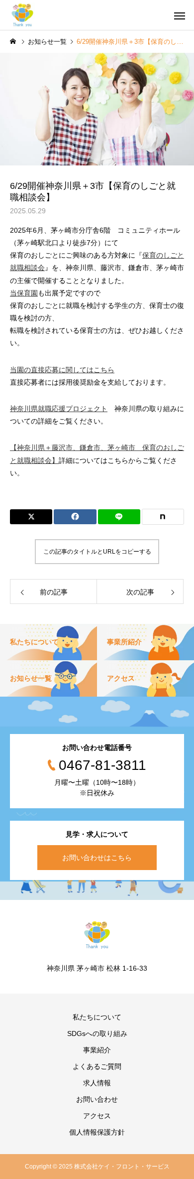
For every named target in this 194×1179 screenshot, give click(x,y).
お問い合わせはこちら (97, 858)
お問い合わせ (97, 1099)
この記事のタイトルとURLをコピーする (97, 551)
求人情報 (97, 1083)
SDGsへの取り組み (97, 1033)
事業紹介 (97, 1050)
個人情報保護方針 (97, 1132)
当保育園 (24, 293)
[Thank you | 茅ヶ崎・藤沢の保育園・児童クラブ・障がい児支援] (22, 14)
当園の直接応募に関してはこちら (62, 370)
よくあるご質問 (97, 1066)
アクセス (97, 1116)
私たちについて (97, 1017)
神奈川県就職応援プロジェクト (58, 409)
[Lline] (119, 516)
